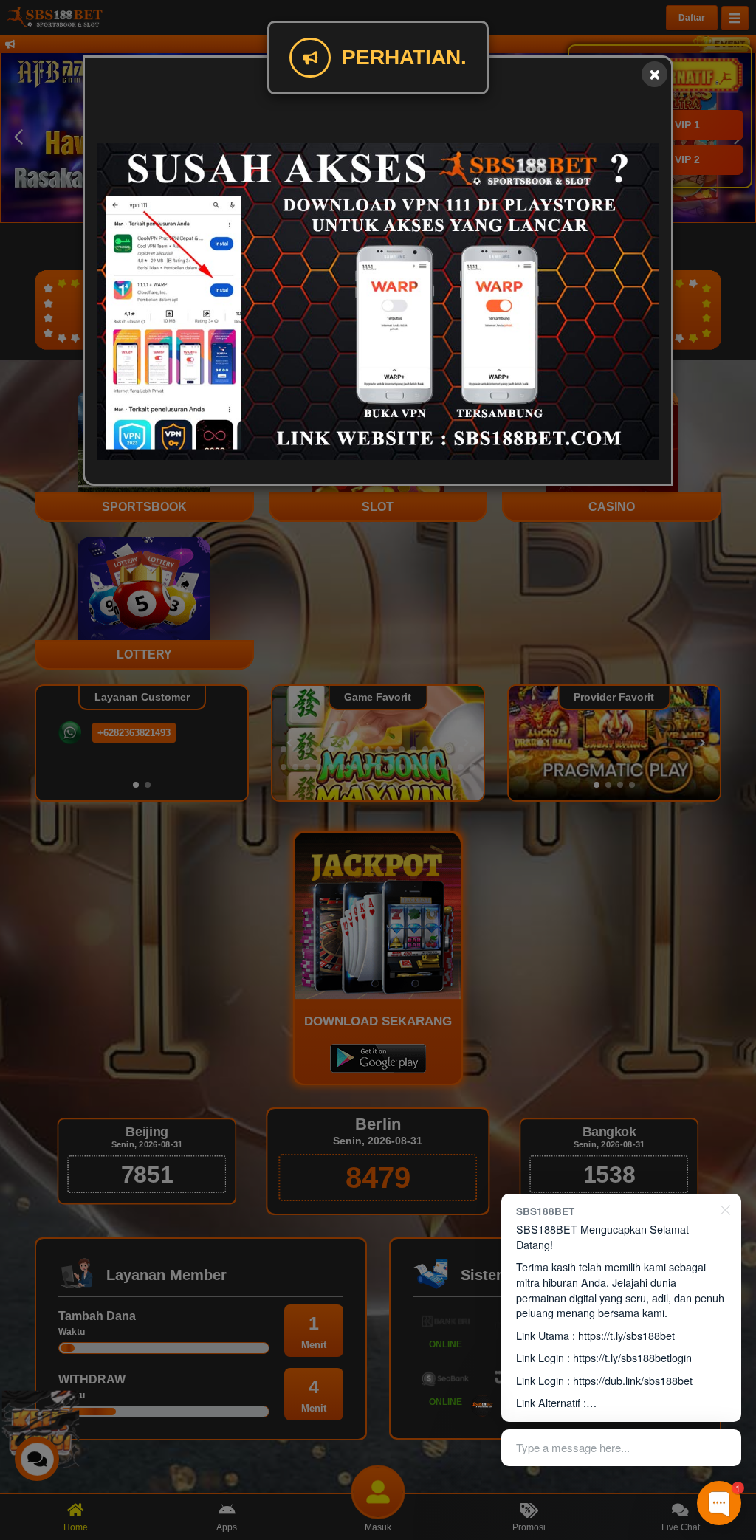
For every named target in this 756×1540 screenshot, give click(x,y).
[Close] (654, 74)
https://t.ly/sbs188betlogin (632, 1357)
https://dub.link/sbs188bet (633, 1380)
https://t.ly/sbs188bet (626, 1335)
